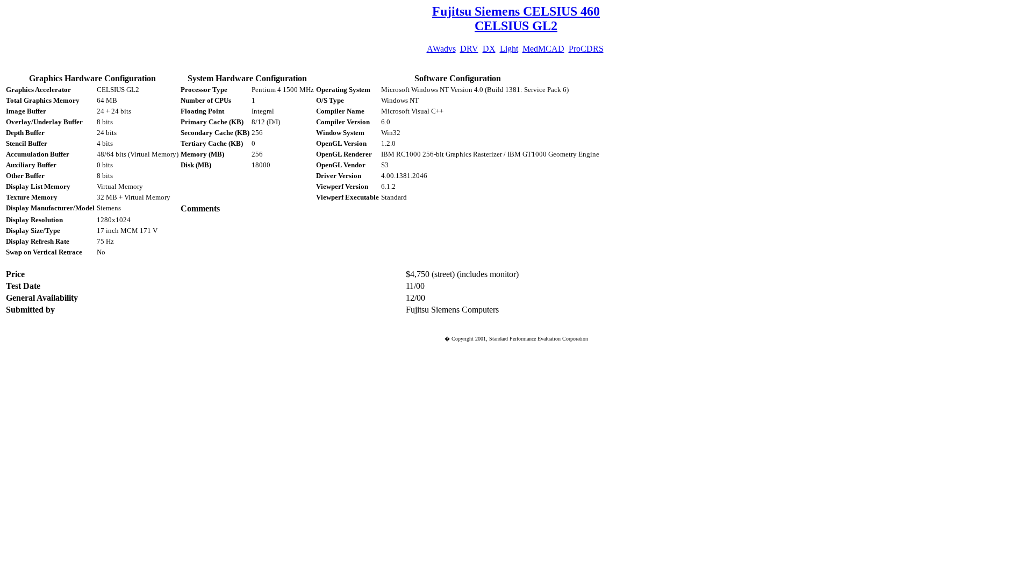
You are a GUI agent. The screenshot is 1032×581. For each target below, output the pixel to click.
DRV (469, 48)
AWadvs (441, 48)
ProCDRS (586, 48)
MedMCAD (543, 48)
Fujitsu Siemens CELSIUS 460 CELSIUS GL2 (516, 18)
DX (489, 48)
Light (509, 48)
